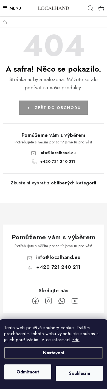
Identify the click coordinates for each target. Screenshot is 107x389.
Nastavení (53, 353)
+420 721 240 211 (57, 161)
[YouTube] (75, 301)
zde (76, 340)
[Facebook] (35, 301)
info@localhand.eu (58, 152)
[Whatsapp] (61, 301)
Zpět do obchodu (58, 107)
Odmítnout (27, 372)
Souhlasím (79, 373)
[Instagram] (48, 301)
